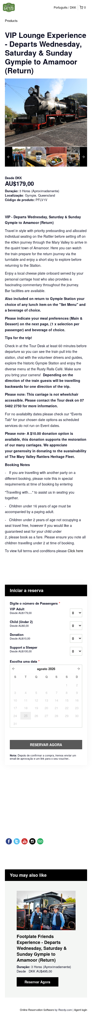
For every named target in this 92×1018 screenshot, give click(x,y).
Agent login (80, 1010)
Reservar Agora (37, 981)
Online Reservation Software (37, 1010)
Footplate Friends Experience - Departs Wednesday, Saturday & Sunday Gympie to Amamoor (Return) (42, 948)
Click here (75, 550)
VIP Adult (21, 611)
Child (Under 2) (21, 623)
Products (11, 20)
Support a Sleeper (23, 649)
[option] (15, 157)
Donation (20, 636)
